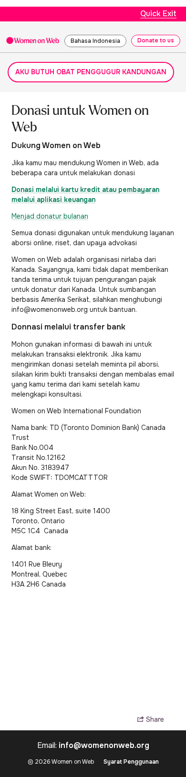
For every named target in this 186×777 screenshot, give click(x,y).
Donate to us (155, 40)
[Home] (33, 40)
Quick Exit (158, 14)
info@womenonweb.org (104, 745)
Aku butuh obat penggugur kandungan (90, 72)
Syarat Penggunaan (131, 762)
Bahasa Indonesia (95, 41)
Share (154, 720)
